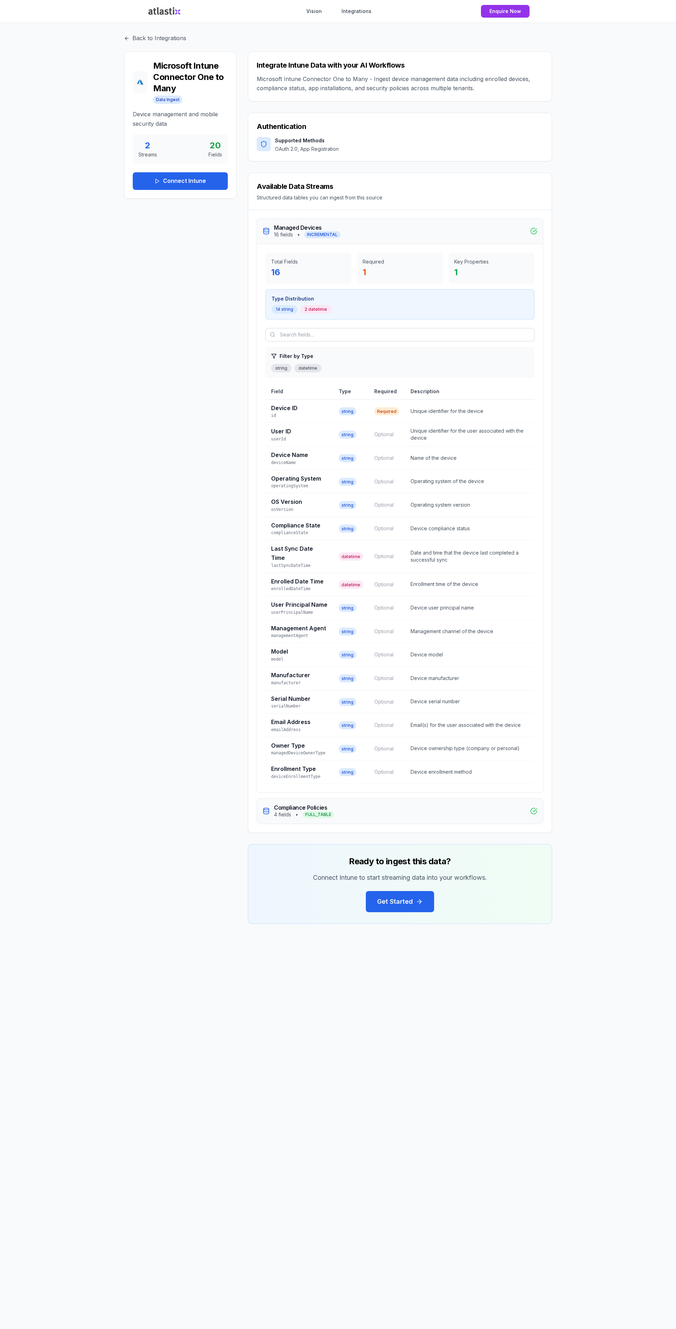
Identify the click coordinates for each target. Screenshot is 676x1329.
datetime (308, 368)
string (281, 368)
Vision (314, 11)
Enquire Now (505, 11)
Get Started (395, 901)
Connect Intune (184, 180)
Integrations (356, 11)
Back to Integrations (159, 38)
